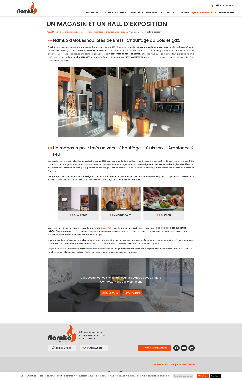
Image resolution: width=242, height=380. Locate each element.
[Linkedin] (191, 348)
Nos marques (155, 12)
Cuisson (135, 12)
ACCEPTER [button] (202, 376)
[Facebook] (176, 348)
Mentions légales (160, 364)
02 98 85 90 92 (227, 5)
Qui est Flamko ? (203, 12)
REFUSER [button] (215, 376)
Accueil (50, 32)
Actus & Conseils (178, 12)
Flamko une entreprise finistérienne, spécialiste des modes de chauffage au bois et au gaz (92, 32)
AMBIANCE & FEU (95, 243)
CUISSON (91, 231)
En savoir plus (163, 376)
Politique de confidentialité (182, 364)
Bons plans (226, 12)
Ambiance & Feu (114, 12)
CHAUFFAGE (106, 228)
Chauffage (91, 12)
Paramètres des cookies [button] (183, 376)
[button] (212, 6)
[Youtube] (184, 348)
